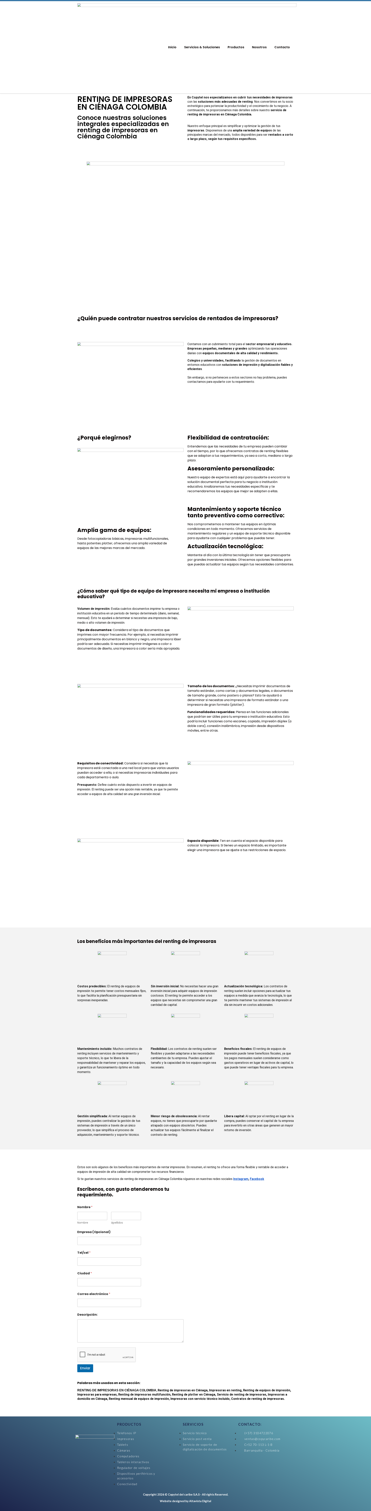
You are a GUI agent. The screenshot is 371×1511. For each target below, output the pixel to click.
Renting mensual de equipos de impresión (139, 1399)
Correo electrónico (93, 1294)
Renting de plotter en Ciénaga (193, 1394)
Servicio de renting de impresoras (241, 1394)
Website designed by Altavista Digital (185, 1501)
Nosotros (259, 47)
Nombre (82, 1222)
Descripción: (87, 1314)
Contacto (282, 47)
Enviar (85, 1368)
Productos (236, 47)
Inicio (172, 47)
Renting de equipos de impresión (266, 1390)
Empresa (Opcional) (94, 1232)
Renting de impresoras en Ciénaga (183, 1390)
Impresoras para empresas (97, 1394)
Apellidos (117, 1222)
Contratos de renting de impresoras (257, 1399)
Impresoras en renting (225, 1390)
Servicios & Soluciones (202, 47)
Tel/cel (84, 1252)
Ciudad (84, 1273)
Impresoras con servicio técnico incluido (200, 1399)
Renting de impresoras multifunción (144, 1394)
